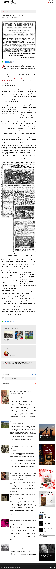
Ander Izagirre (20, 423)
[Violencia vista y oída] (19, 335)
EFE (17, 450)
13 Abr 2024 (3, 17)
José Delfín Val (9, 17)
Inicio (2, 6)
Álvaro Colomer (20, 479)
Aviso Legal (21, 565)
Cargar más (18, 560)
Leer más (12, 418)
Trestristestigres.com (15, 565)
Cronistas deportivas (28, 339)
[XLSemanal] (51, 2)
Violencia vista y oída (19, 339)
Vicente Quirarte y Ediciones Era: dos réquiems (22, 391)
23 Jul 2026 (46, 531)
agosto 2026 (42, 536)
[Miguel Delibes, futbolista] (8, 335)
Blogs (5, 6)
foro (6, 363)
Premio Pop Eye (52, 565)
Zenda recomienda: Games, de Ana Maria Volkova (23, 520)
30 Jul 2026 (46, 524)
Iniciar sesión (33, 374)
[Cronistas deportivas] (29, 335)
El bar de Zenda (47, 517)
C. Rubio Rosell (20, 393)
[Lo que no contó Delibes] (18, 40)
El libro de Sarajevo (48, 528)
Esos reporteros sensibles (49, 522)
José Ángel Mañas (20, 549)
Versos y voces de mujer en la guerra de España (22, 397)
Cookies (32, 565)
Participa (35, 565)
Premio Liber (47, 565)
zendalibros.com (20, 398)
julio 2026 (42, 539)
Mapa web (38, 565)
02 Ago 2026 (46, 518)
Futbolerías (17, 17)
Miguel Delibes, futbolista (7, 340)
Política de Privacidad (27, 565)
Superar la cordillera (15, 421)
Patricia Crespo (20, 498)
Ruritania (9, 6)
